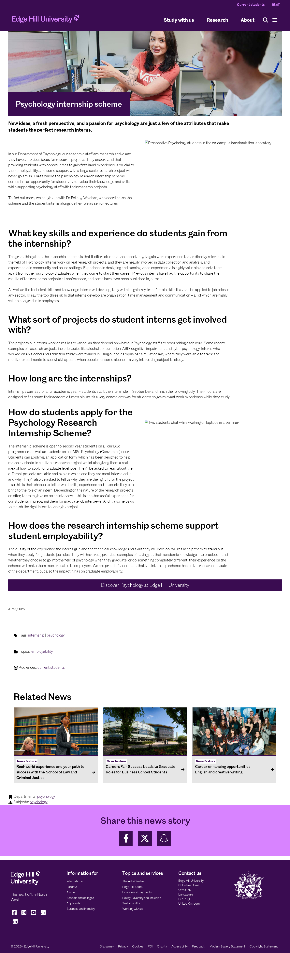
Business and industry (80, 909)
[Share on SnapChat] (164, 838)
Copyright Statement (264, 946)
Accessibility (179, 946)
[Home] (45, 20)
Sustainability (131, 903)
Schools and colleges (80, 898)
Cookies (137, 946)
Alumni (70, 892)
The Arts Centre (133, 881)
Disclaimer (107, 946)
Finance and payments (137, 892)
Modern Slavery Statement (227, 946)
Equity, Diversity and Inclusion (141, 898)
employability (42, 651)
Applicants (73, 903)
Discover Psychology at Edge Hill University (145, 585)
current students (51, 667)
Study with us (179, 20)
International (74, 881)
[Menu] (274, 20)
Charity (162, 946)
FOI (150, 946)
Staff (275, 5)
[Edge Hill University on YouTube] (33, 915)
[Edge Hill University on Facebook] (15, 915)
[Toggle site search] (265, 20)
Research (217, 20)
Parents (71, 887)
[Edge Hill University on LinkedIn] (15, 923)
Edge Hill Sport (132, 887)
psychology (56, 635)
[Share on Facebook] (126, 838)
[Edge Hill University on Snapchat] (43, 915)
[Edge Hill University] (25, 884)
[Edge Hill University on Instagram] (24, 915)
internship (36, 635)
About (247, 20)
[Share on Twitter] (145, 838)
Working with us (132, 909)
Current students (251, 5)
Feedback (198, 946)
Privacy (123, 946)
